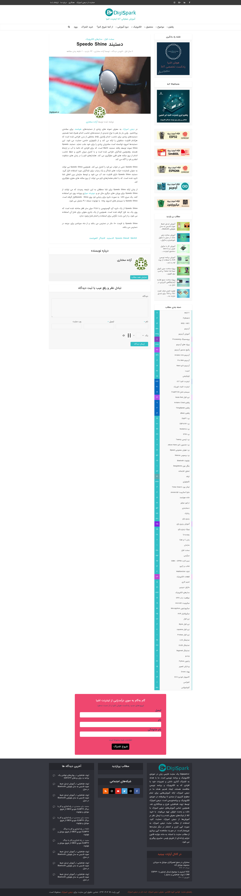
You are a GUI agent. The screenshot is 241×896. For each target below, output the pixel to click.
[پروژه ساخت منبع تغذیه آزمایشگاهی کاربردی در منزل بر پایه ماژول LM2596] (182, 282)
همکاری (72, 2)
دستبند (109, 238)
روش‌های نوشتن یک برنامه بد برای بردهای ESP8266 (73, 777)
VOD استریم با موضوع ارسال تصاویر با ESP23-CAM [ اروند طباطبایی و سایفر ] (170, 873)
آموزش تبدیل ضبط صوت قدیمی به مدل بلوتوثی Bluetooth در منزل (73, 786)
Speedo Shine (121, 238)
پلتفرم (171, 27)
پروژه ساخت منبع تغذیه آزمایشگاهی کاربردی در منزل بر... (166, 282)
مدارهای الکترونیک (93, 39)
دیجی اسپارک (129, 129)
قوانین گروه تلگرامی (172, 892)
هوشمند (78, 129)
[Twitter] (124, 791)
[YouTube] (118, 791)
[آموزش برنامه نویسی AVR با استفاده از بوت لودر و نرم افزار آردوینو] (182, 260)
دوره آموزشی (123, 27)
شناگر (101, 238)
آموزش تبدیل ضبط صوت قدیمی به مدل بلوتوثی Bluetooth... (167, 226)
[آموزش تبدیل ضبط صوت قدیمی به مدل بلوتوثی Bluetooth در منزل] (182, 226)
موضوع (160, 27)
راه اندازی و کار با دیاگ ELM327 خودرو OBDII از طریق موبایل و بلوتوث (73, 809)
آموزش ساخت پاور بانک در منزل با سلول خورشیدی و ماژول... (167, 237)
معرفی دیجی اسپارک (156, 892)
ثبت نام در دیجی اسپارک (137, 892)
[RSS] (105, 791)
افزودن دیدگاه (117, 51)
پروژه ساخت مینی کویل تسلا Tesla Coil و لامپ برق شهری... (166, 271)
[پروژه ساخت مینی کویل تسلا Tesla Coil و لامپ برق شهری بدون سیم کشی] (182, 271)
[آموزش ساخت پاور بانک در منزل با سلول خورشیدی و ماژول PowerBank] (182, 237)
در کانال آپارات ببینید (169, 854)
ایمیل (111, 321)
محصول (149, 27)
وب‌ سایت (77, 321)
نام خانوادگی (154, 729)
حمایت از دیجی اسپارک (85, 2)
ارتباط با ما (54, 2)
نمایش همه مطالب (139, 277)
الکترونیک (137, 27)
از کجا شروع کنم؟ (105, 27)
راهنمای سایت (186, 892)
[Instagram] (131, 791)
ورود (75, 27)
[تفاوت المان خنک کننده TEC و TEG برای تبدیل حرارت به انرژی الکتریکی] (182, 293)
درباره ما (63, 2)
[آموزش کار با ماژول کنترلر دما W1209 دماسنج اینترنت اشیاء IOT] (182, 248)
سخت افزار (109, 39)
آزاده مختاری (99, 51)
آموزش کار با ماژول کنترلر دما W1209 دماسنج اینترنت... (168, 249)
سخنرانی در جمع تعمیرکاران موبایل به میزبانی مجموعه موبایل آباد (171, 864)
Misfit (133, 238)
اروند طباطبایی (83, 775)
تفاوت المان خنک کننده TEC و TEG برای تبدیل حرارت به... (166, 293)
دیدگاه (145, 296)
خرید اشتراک (87, 27)
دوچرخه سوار (89, 193)
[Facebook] (137, 791)
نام (146, 321)
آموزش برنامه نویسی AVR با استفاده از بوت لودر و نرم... (166, 260)
